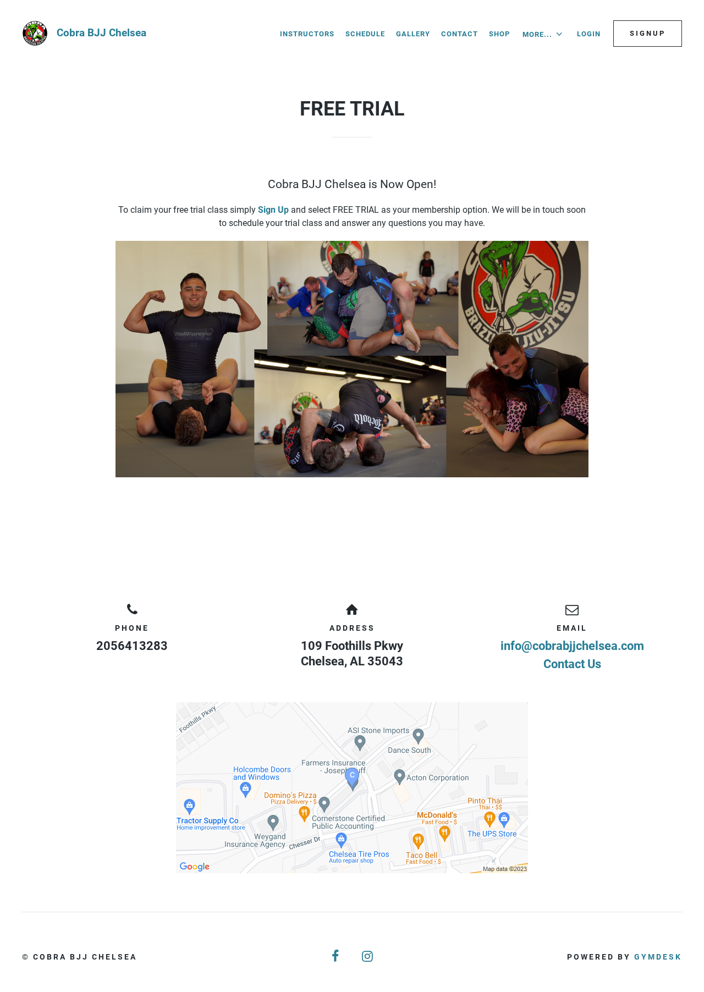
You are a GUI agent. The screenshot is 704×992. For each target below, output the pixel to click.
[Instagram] (368, 957)
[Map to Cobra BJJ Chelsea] (352, 787)
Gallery (413, 34)
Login (589, 34)
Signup (648, 33)
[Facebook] (336, 957)
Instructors (307, 34)
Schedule (365, 34)
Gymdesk (658, 956)
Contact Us (572, 664)
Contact (459, 34)
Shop (499, 34)
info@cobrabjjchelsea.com (572, 646)
